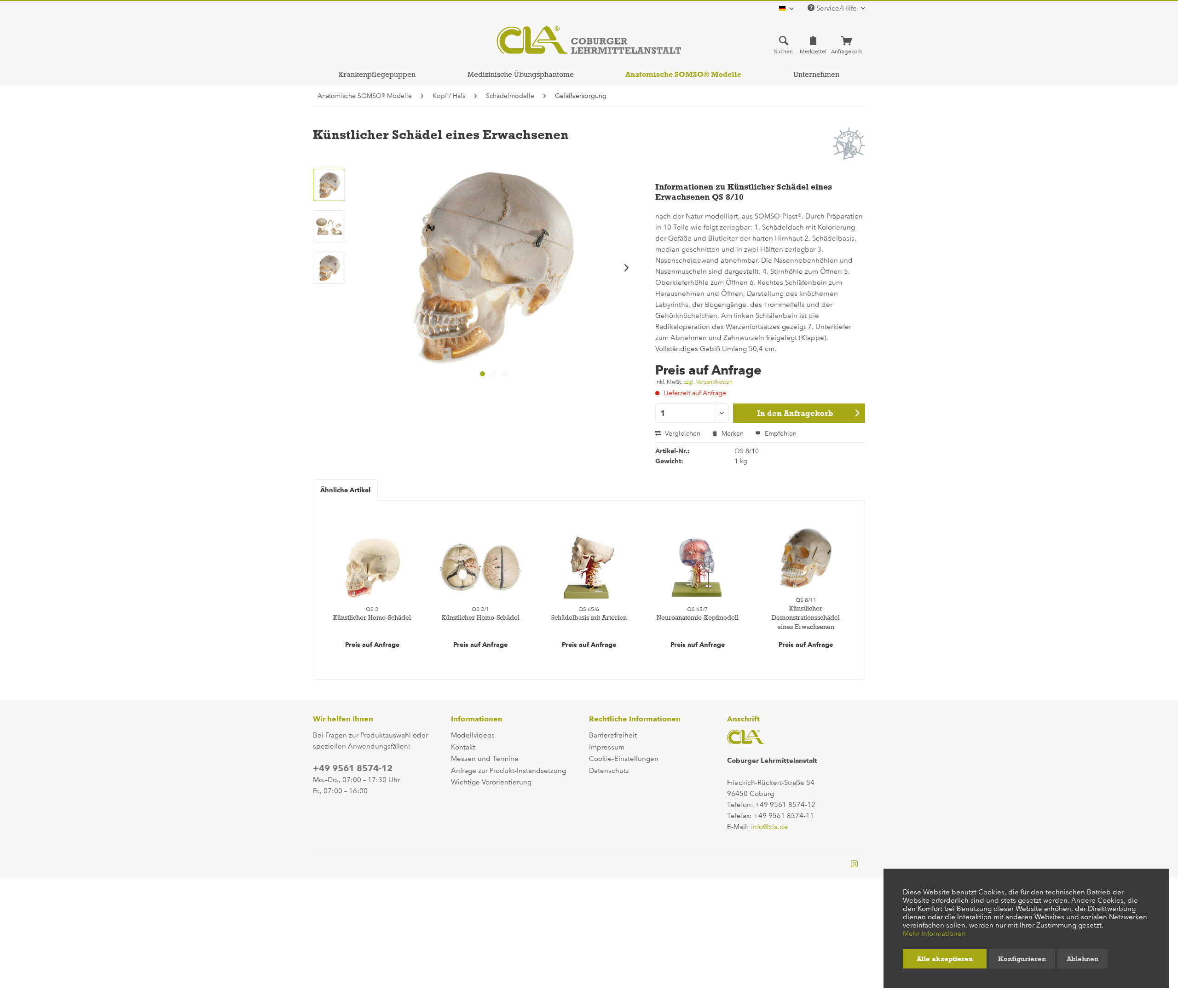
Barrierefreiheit (613, 735)
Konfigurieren (1022, 959)
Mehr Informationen (934, 933)
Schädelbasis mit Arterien (589, 617)
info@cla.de (769, 827)
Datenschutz (609, 770)
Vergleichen (681, 434)
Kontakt (463, 747)
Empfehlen (780, 434)
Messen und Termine (485, 759)
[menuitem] (783, 44)
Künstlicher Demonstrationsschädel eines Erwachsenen (806, 617)
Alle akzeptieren (945, 959)
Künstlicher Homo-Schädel (372, 617)
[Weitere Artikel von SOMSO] (849, 143)
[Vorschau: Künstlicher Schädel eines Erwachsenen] (329, 185)
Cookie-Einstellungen (623, 759)
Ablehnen (1082, 959)
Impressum (606, 747)
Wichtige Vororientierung (491, 782)
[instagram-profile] (854, 864)
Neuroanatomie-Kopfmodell (698, 617)
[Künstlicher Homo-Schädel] (372, 567)
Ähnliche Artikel (345, 490)
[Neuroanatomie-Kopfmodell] (697, 567)
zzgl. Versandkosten (708, 382)
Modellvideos (473, 735)
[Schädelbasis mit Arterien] (589, 567)
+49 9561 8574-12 (353, 768)
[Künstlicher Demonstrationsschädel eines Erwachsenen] (806, 558)
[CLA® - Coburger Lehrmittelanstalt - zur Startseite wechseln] (589, 40)
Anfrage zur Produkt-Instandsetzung (508, 770)
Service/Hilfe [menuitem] (836, 8)
